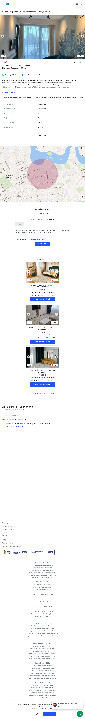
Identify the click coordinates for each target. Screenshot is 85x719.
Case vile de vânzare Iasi (42, 589)
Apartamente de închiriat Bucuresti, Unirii (42, 648)
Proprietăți (5, 523)
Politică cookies (7, 543)
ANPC (4, 540)
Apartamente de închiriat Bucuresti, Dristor (42, 651)
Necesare (34, 708)
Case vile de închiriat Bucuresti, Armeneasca (42, 678)
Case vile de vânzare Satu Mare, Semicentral (42, 597)
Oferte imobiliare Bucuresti (11, 97)
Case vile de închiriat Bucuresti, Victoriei (42, 675)
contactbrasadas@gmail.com (16, 419)
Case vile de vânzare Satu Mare (42, 587)
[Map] (42, 174)
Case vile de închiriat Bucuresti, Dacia (42, 673)
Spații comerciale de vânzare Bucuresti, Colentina (42, 636)
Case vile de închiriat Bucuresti (42, 665)
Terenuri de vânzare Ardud (42, 616)
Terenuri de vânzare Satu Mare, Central (42, 614)
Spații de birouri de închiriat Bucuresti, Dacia (42, 695)
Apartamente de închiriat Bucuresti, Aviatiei (42, 656)
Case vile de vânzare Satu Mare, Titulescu (42, 594)
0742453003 (43, 213)
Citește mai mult (8, 92)
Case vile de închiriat (42, 663)
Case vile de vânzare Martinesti (42, 592)
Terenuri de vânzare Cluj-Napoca (42, 611)
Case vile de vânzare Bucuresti (42, 584)
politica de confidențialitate (37, 239)
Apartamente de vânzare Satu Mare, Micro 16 (42, 575)
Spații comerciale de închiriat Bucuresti (42, 685)
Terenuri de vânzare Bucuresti (42, 606)
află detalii (40, 704)
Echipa (4, 532)
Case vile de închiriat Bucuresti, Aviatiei (42, 670)
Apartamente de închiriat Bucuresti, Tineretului (42, 653)
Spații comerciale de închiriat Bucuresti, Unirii (42, 690)
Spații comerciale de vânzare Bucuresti (42, 623)
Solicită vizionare (42, 244)
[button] (2, 36)
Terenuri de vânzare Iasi (42, 609)
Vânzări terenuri (42, 601)
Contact (5, 535)
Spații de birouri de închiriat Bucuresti (42, 687)
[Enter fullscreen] (82, 148)
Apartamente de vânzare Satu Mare (42, 567)
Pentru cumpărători (8, 526)
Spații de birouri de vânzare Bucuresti (42, 626)
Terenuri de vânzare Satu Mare (42, 604)
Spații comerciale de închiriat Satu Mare (43, 692)
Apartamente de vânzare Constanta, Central (42, 572)
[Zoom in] (82, 196)
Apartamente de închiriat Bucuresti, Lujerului (42, 658)
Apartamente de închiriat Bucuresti (35, 97)
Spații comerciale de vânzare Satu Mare (42, 631)
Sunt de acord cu (31, 239)
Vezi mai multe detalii (42, 299)
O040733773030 (12, 415)
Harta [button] (81, 56)
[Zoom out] (82, 199)
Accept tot (49, 714)
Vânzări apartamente (42, 562)
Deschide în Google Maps (14, 426)
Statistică (43, 708)
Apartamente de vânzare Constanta (42, 570)
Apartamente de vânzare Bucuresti (42, 565)
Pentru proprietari (8, 529)
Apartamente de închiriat (42, 643)
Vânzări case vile (42, 582)
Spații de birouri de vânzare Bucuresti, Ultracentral (42, 633)
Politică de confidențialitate (11, 546)
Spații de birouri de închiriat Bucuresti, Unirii (42, 697)
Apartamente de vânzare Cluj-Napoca (42, 577)
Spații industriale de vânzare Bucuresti (42, 628)
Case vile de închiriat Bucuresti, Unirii (42, 668)
